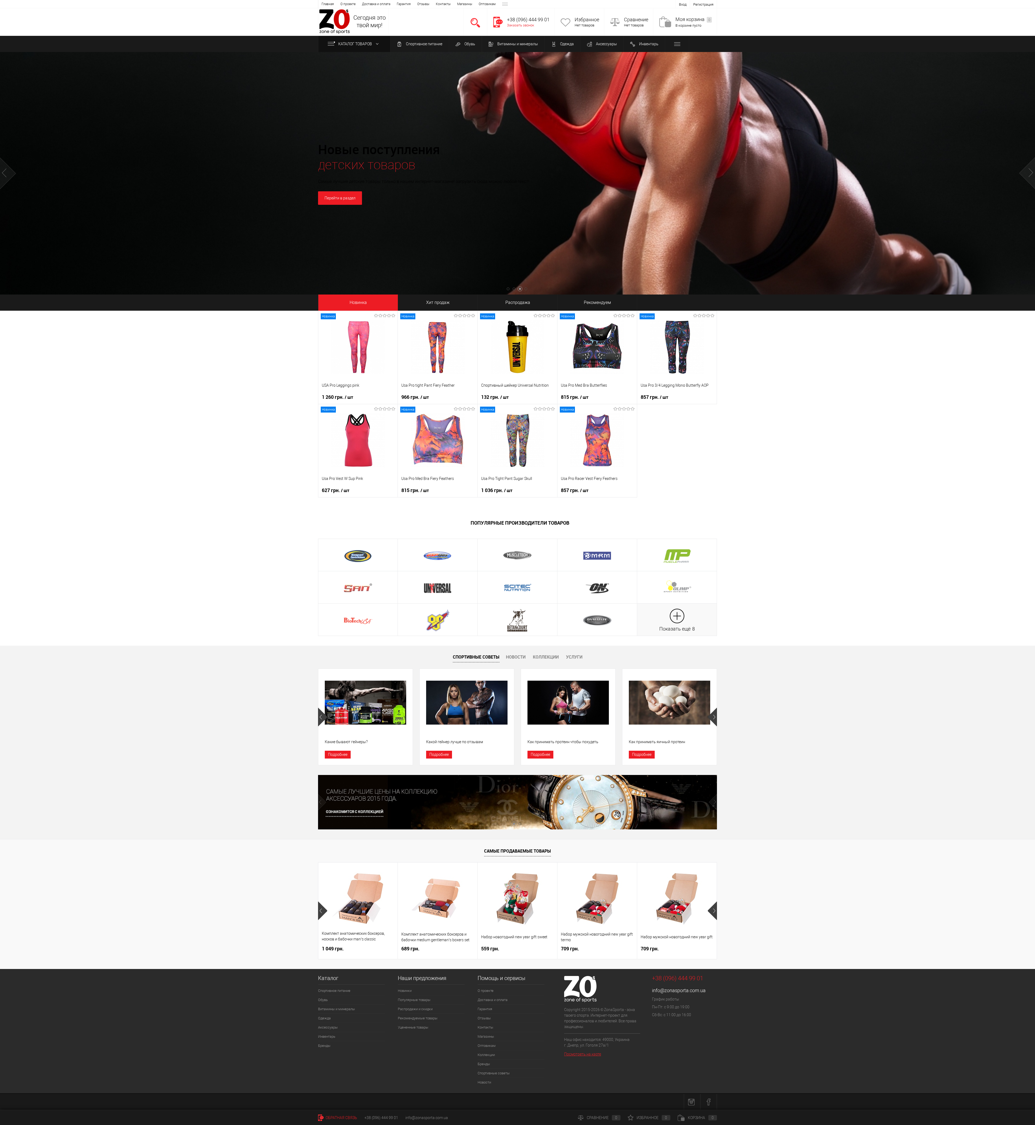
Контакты (443, 4)
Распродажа (517, 302)
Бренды (324, 1046)
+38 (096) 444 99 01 (381, 1118)
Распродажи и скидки (415, 1009)
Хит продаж (438, 302)
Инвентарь (648, 44)
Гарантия (404, 4)
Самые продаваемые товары (517, 851)
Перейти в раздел (517, 198)
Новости (516, 657)
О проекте (348, 4)
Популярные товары (414, 1000)
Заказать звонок (520, 25)
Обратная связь (341, 1118)
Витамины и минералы (517, 44)
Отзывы (423, 4)
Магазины (464, 4)
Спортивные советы (476, 657)
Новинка (358, 302)
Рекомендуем (597, 302)
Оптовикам (487, 4)
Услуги (574, 657)
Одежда (566, 44)
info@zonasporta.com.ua (679, 990)
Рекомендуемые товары (417, 1018)
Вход (682, 4)
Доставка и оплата (376, 4)
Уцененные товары (413, 1027)
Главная (328, 4)
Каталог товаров (355, 44)
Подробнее (337, 754)
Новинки (405, 991)
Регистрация (703, 4)
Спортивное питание (423, 44)
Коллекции (546, 657)
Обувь (469, 44)
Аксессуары (606, 44)
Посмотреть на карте (582, 1054)
